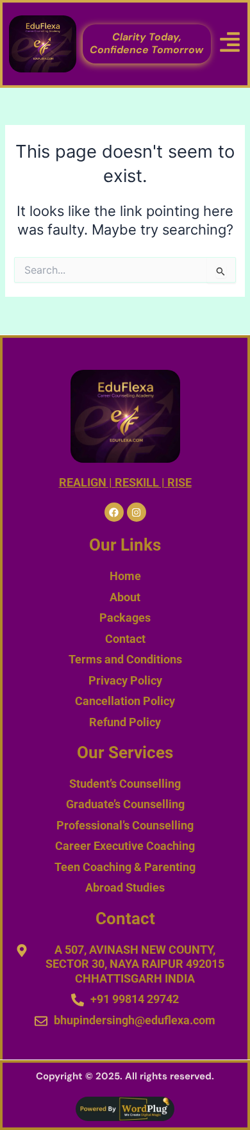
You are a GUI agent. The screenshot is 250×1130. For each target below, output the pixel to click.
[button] (230, 44)
